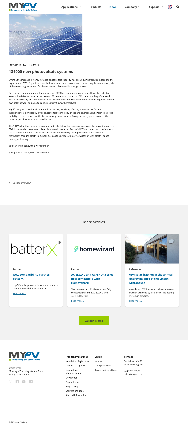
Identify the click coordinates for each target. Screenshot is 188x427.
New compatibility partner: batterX (31, 277)
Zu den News (94, 321)
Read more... (19, 293)
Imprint (99, 361)
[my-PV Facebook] (17, 381)
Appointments (73, 382)
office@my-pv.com (133, 374)
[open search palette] (177, 6)
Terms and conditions (106, 369)
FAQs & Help (72, 386)
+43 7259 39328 (132, 371)
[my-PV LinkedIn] (31, 381)
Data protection (103, 365)
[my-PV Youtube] (23, 381)
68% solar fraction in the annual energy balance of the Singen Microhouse (151, 279)
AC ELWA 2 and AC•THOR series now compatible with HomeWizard (92, 279)
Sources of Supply (75, 390)
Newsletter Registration (78, 361)
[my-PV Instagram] (10, 381)
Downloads (71, 377)
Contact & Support (75, 365)
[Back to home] (23, 7)
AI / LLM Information (76, 395)
